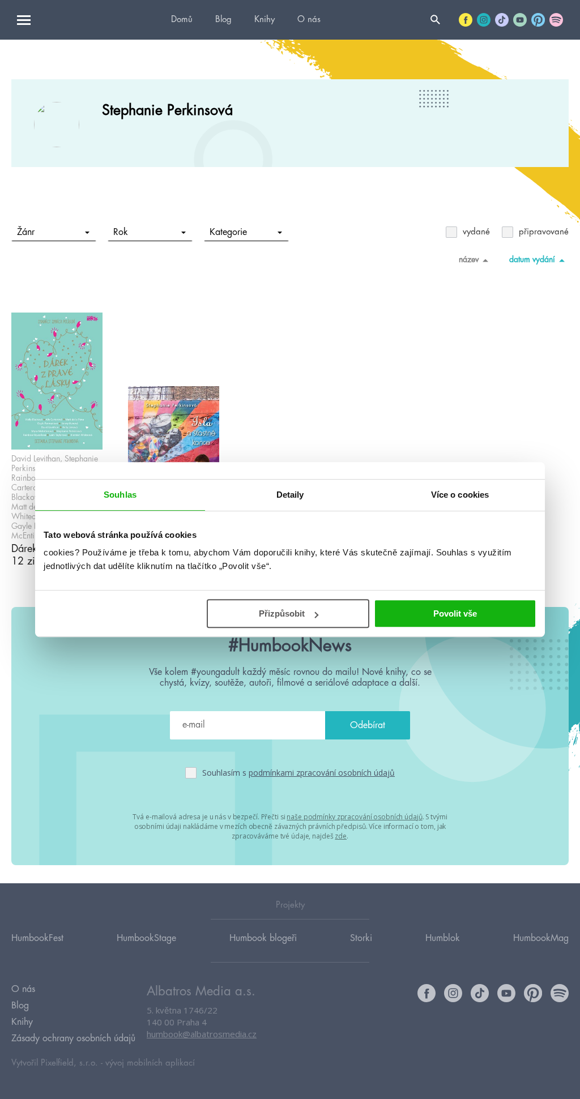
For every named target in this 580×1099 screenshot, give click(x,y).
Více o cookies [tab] (460, 494)
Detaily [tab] (290, 494)
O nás (309, 19)
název (469, 259)
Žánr (26, 232)
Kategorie (228, 232)
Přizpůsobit (282, 613)
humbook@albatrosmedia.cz (202, 1034)
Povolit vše (455, 613)
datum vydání (532, 259)
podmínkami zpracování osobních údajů (322, 772)
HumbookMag (541, 938)
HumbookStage (146, 938)
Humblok (442, 938)
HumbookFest (37, 938)
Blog (223, 19)
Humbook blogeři (263, 938)
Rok (120, 232)
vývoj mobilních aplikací (150, 1063)
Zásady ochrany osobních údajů (73, 1038)
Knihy (264, 19)
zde (341, 836)
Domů (182, 19)
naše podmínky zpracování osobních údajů (354, 817)
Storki (361, 938)
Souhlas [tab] (120, 494)
